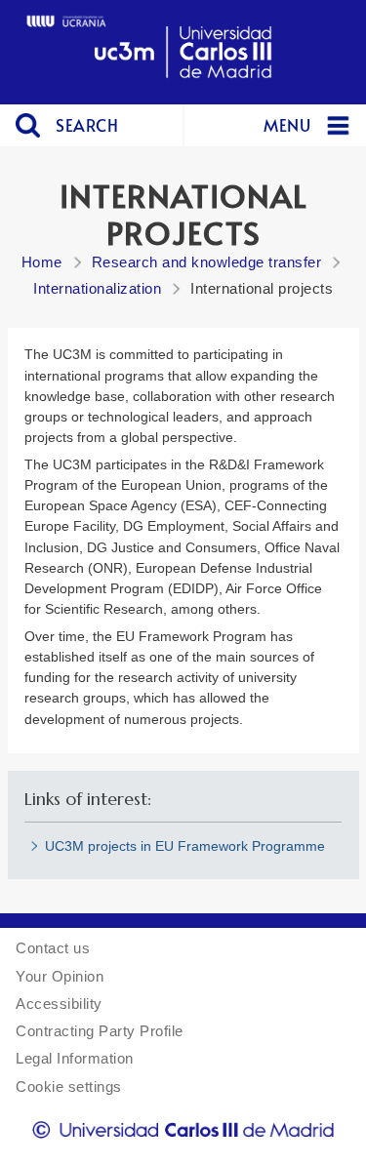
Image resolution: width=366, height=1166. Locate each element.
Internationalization (97, 288)
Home (41, 262)
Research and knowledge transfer (207, 262)
